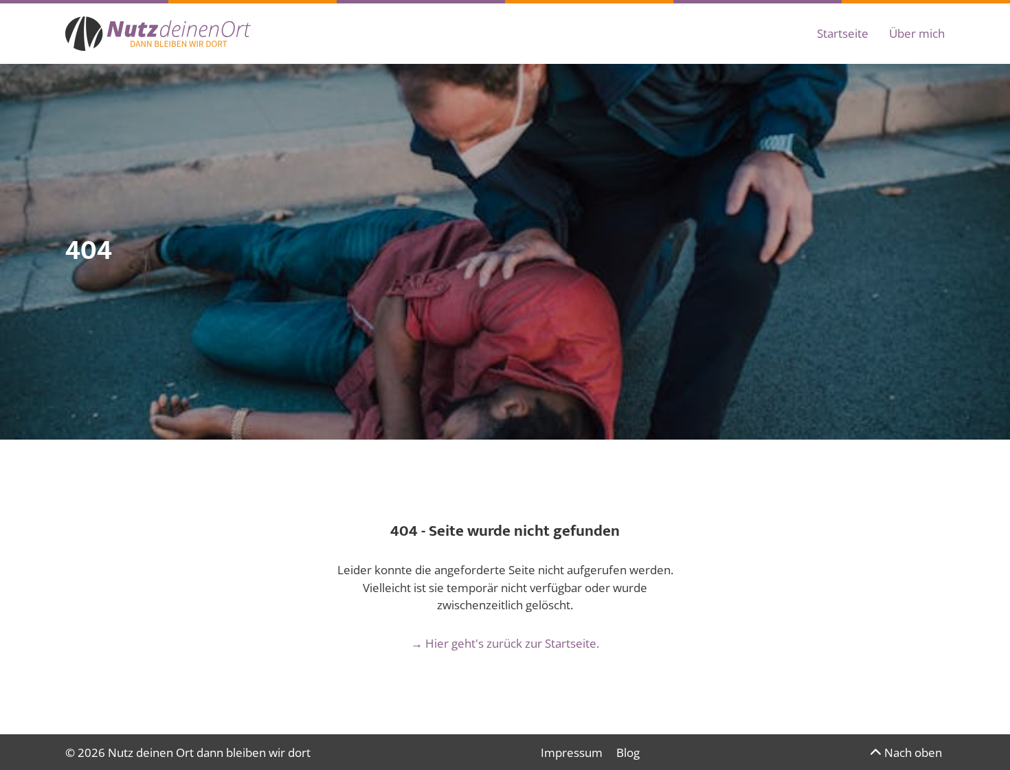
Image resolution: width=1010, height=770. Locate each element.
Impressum (572, 752)
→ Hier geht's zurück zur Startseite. (505, 643)
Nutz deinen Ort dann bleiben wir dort (209, 752)
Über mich (917, 33)
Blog (628, 752)
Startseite (842, 33)
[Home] (158, 33)
